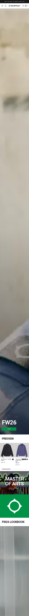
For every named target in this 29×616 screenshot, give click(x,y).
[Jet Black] (24, 459)
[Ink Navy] (25, 459)
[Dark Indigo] (13, 459)
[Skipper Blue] (22, 459)
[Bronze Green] (27, 459)
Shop (9, 429)
